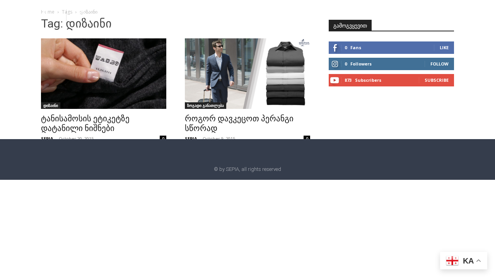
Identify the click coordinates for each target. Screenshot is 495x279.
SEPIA (47, 138)
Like (444, 47)
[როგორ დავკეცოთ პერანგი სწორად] (247, 73)
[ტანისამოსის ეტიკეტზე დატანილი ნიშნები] (103, 73)
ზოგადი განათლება (205, 105)
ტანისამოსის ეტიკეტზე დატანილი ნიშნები (85, 123)
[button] (82, 14)
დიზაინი (50, 105)
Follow (439, 64)
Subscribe (437, 80)
